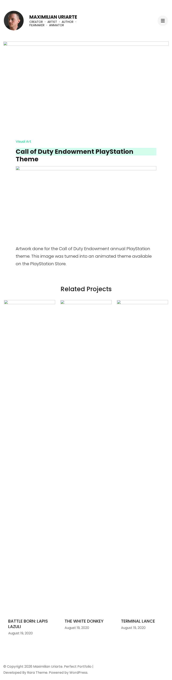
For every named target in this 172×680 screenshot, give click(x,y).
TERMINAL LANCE (138, 621)
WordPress (78, 672)
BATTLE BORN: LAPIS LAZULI (28, 624)
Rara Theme (37, 672)
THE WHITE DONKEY (84, 621)
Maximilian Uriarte (53, 17)
